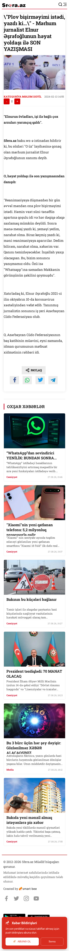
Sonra (52, 941)
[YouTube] (36, 898)
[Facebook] (6, 898)
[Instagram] (26, 898)
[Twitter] (16, 898)
